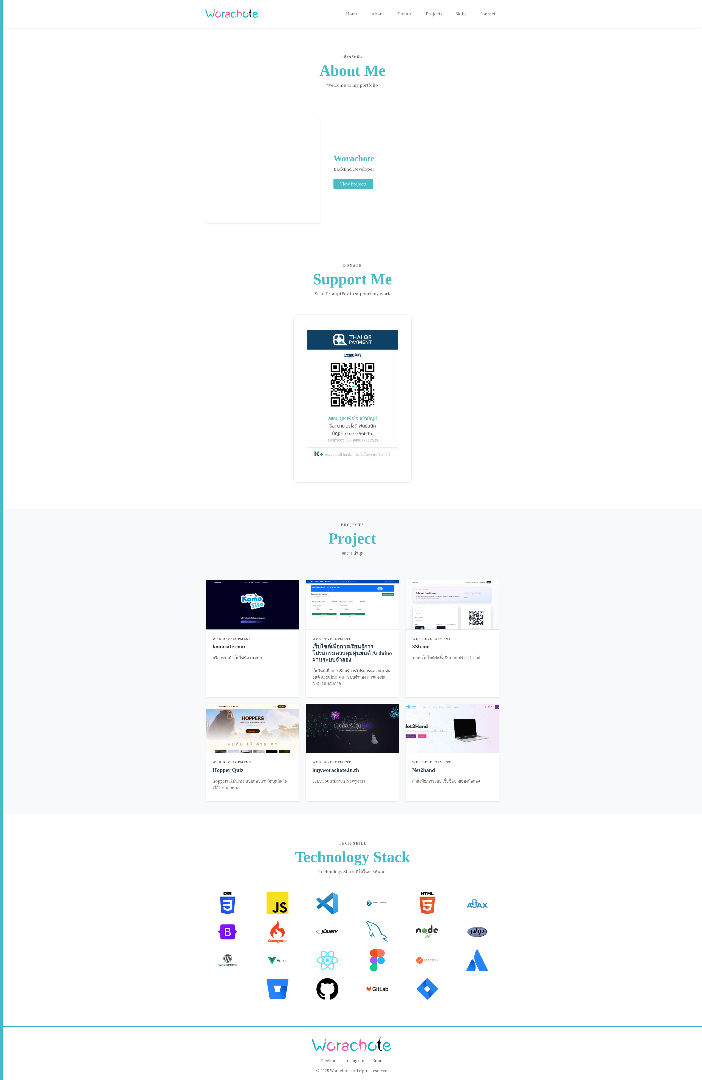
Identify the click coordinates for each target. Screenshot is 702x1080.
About (378, 13)
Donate (404, 13)
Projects (434, 13)
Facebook (330, 1060)
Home (352, 13)
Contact (488, 13)
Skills (460, 13)
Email (378, 1060)
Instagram (356, 1060)
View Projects (353, 184)
